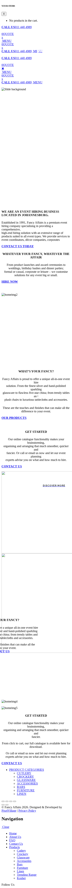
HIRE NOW (10, 281)
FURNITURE (26, 790)
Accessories (24, 861)
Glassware (23, 857)
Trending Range (26, 874)
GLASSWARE (26, 780)
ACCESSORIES (27, 783)
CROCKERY (25, 776)
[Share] (6, 801)
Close (5, 827)
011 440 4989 (17, 27)
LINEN (21, 793)
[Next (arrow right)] (6, 804)
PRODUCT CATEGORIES (26, 769)
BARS (21, 787)
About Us (15, 836)
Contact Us (16, 843)
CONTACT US (12, 466)
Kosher (21, 878)
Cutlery (21, 850)
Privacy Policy (27, 810)
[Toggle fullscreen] (10, 801)
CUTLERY (24, 773)
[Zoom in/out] (14, 801)
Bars (19, 864)
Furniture (22, 867)
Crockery (22, 854)
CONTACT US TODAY (18, 246)
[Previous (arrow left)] (3, 804)
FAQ (12, 840)
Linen (20, 871)
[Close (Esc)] (3, 801)
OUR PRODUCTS (14, 417)
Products (14, 847)
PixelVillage (9, 810)
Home (13, 833)
